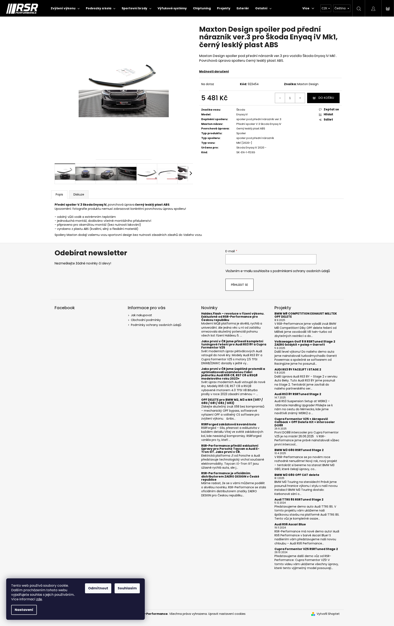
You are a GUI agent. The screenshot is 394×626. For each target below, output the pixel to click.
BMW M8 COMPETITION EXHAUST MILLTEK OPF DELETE (305, 315)
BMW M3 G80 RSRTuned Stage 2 (299, 450)
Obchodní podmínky (146, 320)
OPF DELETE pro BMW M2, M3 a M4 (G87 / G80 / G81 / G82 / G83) (232, 401)
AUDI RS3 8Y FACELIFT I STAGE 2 (297, 369)
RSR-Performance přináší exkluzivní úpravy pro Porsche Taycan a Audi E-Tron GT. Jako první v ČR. (230, 449)
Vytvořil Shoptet (328, 614)
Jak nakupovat (141, 315)
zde (39, 599)
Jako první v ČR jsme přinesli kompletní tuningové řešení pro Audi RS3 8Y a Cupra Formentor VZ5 (233, 344)
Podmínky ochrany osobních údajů (156, 325)
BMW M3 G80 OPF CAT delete (296, 474)
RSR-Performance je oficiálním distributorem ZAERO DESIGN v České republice (230, 476)
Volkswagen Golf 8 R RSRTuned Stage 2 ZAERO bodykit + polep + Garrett (304, 343)
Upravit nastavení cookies (227, 614)
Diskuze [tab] (78, 194)
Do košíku (326, 98)
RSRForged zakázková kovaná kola (228, 424)
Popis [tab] (59, 194)
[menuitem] (65, 8)
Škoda (240, 110)
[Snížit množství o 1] (280, 98)
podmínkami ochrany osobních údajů (301, 271)
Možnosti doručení (214, 71)
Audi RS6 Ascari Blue (290, 524)
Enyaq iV (242, 114)
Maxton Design (308, 84)
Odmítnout (98, 588)
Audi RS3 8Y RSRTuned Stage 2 (297, 394)
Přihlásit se (239, 285)
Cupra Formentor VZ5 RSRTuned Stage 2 (306, 549)
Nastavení (24, 609)
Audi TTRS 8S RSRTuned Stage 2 (298, 499)
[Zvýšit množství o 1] (300, 98)
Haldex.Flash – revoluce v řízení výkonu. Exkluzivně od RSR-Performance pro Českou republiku (232, 317)
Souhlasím (127, 588)
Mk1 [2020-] (244, 143)
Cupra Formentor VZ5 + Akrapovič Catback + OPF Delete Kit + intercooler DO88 (304, 422)
